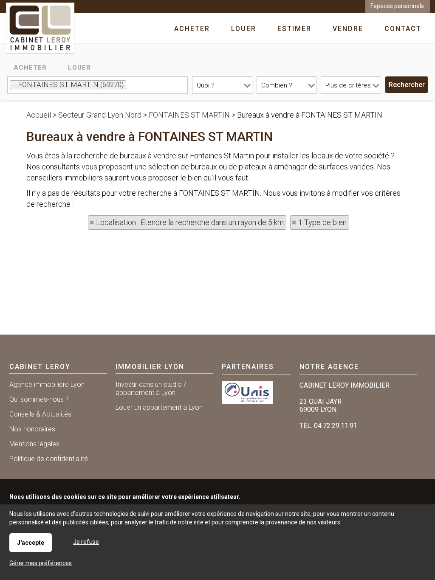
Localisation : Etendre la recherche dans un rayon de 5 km (190, 222)
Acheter (30, 67)
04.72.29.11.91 (335, 426)
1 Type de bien (322, 222)
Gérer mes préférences (40, 563)
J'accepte (30, 542)
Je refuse (86, 541)
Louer (79, 67)
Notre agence (329, 367)
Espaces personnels (397, 6)
